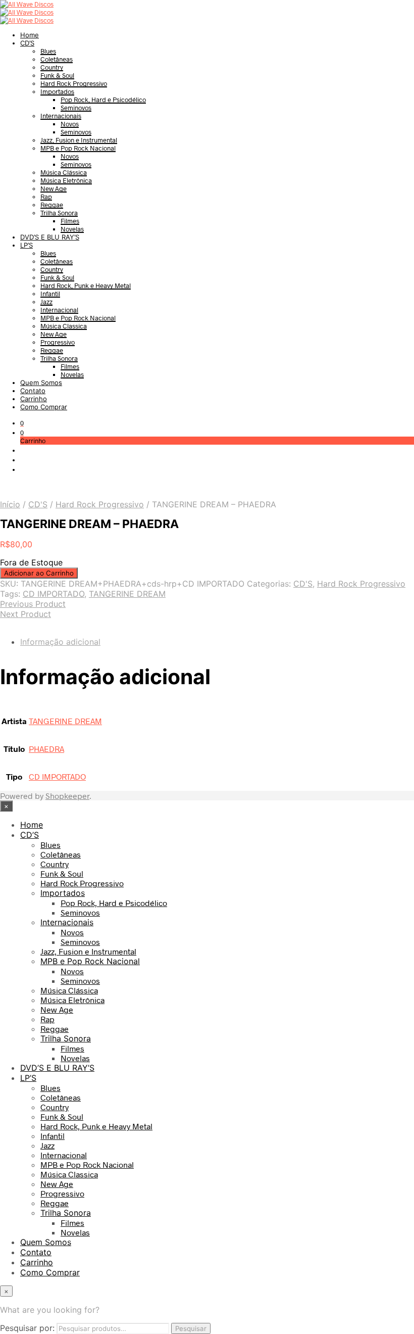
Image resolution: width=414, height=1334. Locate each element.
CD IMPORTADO (53, 594)
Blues (48, 51)
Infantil (50, 294)
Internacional (59, 310)
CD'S (37, 504)
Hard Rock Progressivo (73, 83)
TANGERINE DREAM (127, 594)
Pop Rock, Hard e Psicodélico (103, 100)
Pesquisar (190, 1328)
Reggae (51, 205)
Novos (70, 124)
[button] (22, 423)
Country (51, 67)
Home (29, 35)
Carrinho (33, 399)
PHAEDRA (46, 748)
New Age (53, 188)
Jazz (46, 302)
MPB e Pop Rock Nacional (78, 148)
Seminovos (76, 108)
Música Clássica (63, 172)
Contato (32, 391)
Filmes (70, 221)
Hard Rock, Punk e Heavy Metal (85, 285)
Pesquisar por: (27, 1328)
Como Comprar (43, 407)
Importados (57, 91)
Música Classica (63, 326)
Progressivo (57, 342)
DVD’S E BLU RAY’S (49, 237)
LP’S (26, 245)
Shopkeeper (67, 795)
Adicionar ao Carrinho (39, 573)
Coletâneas (56, 59)
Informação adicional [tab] (60, 642)
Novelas (72, 229)
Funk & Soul (57, 75)
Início (10, 504)
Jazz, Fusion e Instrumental (78, 140)
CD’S (27, 43)
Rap (46, 197)
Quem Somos (41, 382)
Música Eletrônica (66, 180)
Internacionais (60, 116)
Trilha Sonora (59, 213)
